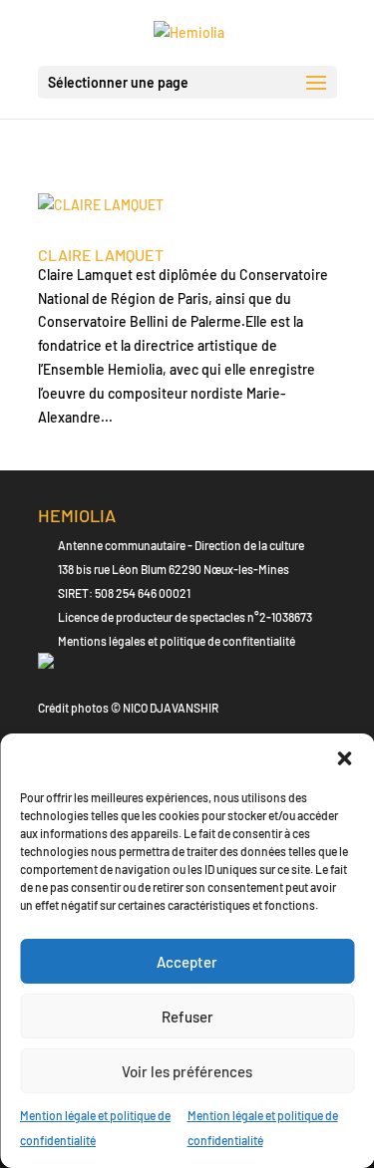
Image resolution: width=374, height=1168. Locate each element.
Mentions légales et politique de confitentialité (176, 641)
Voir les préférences (187, 1071)
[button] (344, 758)
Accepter (187, 962)
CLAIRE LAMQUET (101, 254)
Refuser (187, 1016)
